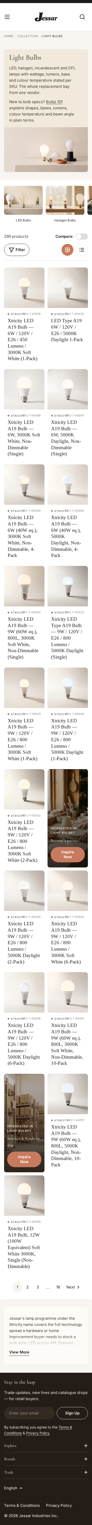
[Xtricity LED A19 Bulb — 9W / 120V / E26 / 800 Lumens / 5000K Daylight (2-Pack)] (24, 891)
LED (32, 1342)
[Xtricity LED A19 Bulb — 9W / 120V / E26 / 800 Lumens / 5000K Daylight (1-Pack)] (68, 688)
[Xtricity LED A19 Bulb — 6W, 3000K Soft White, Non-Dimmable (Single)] (24, 389)
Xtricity (18, 314)
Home (9, 36)
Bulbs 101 (54, 101)
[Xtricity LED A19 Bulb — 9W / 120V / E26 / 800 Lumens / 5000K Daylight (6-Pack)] (24, 992)
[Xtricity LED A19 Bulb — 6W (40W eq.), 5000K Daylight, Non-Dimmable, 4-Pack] (68, 484)
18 (58, 1287)
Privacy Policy (37, 1433)
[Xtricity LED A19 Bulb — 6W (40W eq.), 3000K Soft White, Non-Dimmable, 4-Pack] (24, 484)
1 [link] (17, 1287)
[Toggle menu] (7, 17)
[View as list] (82, 250)
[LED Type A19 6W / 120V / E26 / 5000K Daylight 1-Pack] (68, 287)
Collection (27, 36)
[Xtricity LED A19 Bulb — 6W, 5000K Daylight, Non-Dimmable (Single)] (68, 389)
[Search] (82, 17)
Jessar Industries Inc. (38, 1515)
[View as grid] (67, 250)
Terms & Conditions (22, 1505)
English (10, 1488)
